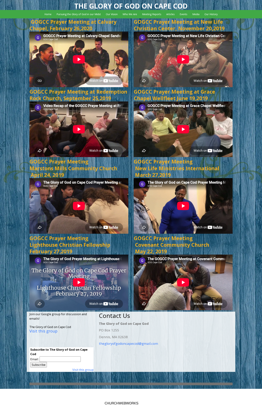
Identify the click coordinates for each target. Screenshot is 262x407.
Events (183, 14)
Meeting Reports (151, 14)
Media (195, 14)
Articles (170, 14)
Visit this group (43, 331)
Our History (211, 14)
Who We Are (130, 14)
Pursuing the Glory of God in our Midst (78, 14)
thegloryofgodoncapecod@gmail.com (128, 343)
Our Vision (112, 14)
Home (48, 14)
